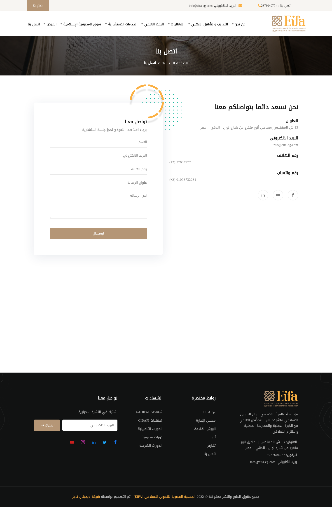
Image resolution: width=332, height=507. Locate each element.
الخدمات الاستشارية (122, 24)
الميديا (50, 24)
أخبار (212, 437)
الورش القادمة (205, 429)
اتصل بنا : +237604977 (276, 6)
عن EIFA (209, 412)
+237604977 (276, 455)
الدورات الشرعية (151, 445)
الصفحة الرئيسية (175, 63)
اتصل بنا (34, 24)
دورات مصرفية (152, 437)
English (38, 5)
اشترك (49, 425)
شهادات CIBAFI (150, 420)
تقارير (212, 445)
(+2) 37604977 (180, 162)
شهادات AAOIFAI (149, 412)
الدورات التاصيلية (150, 429)
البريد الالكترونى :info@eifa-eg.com (212, 6)
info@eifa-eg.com (285, 145)
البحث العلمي (153, 24)
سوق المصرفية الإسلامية (81, 24)
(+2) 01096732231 (182, 180)
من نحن (239, 24)
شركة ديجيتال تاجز (86, 497)
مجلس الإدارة (206, 420)
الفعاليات (177, 24)
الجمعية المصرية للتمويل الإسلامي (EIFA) (165, 497)
